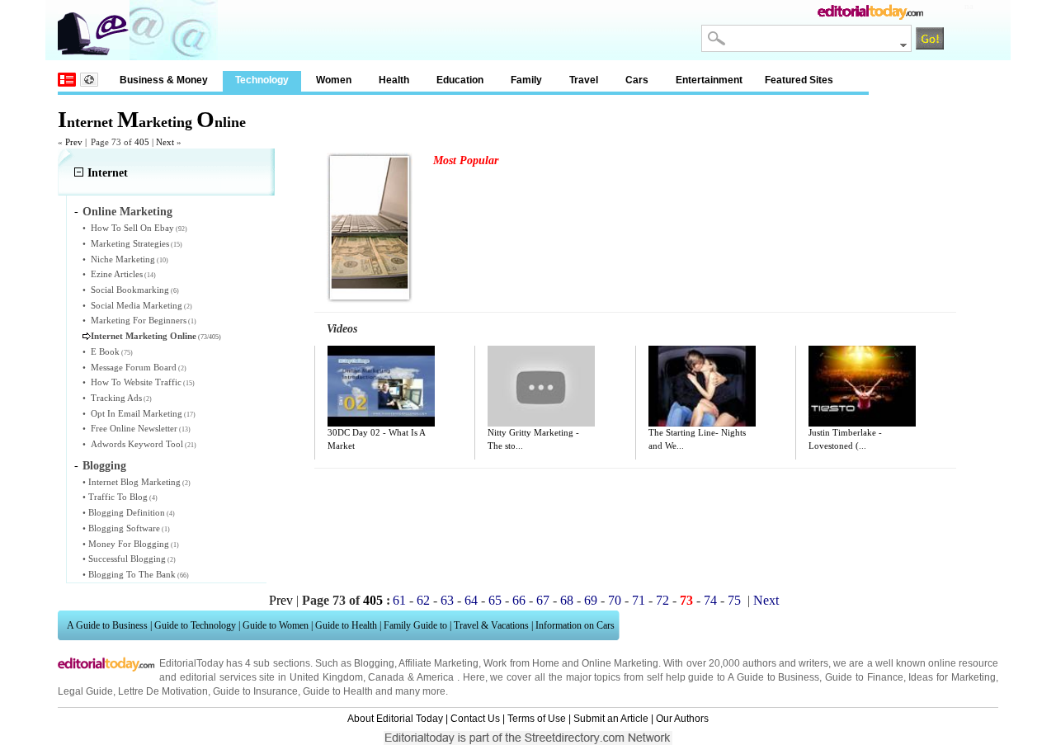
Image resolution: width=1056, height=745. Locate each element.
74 (710, 600)
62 (423, 600)
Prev (281, 600)
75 (734, 600)
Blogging (104, 466)
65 (495, 600)
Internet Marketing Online (143, 336)
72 (662, 600)
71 (638, 600)
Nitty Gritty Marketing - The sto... (533, 438)
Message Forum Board (134, 367)
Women (333, 80)
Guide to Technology (195, 625)
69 (590, 600)
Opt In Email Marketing (136, 413)
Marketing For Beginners (138, 320)
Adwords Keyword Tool (137, 444)
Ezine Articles (117, 274)
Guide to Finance (864, 677)
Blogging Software (124, 528)
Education (459, 80)
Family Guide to (415, 625)
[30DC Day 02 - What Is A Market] (381, 386)
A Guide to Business (107, 625)
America (435, 677)
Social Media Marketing (136, 305)
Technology (262, 80)
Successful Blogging (127, 558)
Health (394, 80)
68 (566, 600)
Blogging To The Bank (132, 574)
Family (526, 80)
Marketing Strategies (130, 243)
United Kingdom (326, 677)
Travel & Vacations (491, 625)
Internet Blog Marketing (134, 482)
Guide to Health (346, 625)
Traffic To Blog (118, 497)
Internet (107, 173)
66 (519, 600)
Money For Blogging (128, 544)
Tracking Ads (116, 398)
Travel (583, 80)
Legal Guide (85, 691)
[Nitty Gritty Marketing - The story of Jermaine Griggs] (541, 386)
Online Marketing (127, 211)
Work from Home (521, 663)
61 (399, 600)
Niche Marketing (123, 259)
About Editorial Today (395, 718)
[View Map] (89, 80)
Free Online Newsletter (134, 428)
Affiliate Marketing (438, 663)
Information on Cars (575, 625)
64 (471, 600)
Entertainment (709, 80)
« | (72, 142)
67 (542, 600)
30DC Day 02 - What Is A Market (376, 438)
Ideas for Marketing (952, 677)
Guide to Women (276, 625)
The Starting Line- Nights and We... (697, 438)
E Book (105, 351)
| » (167, 142)
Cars (636, 80)
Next (766, 600)
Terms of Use (536, 718)
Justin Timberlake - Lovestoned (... (845, 438)
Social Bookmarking (130, 290)
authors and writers (785, 663)
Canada (386, 677)
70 (614, 600)
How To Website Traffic (136, 382)
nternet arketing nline (152, 122)
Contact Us (475, 718)
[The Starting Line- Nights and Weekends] (702, 386)
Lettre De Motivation (163, 691)
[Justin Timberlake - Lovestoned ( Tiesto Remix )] (862, 386)
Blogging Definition (126, 512)
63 (447, 600)
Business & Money (164, 80)
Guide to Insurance (255, 691)
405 (141, 142)
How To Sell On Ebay (132, 228)
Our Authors (682, 718)
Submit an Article (610, 718)
